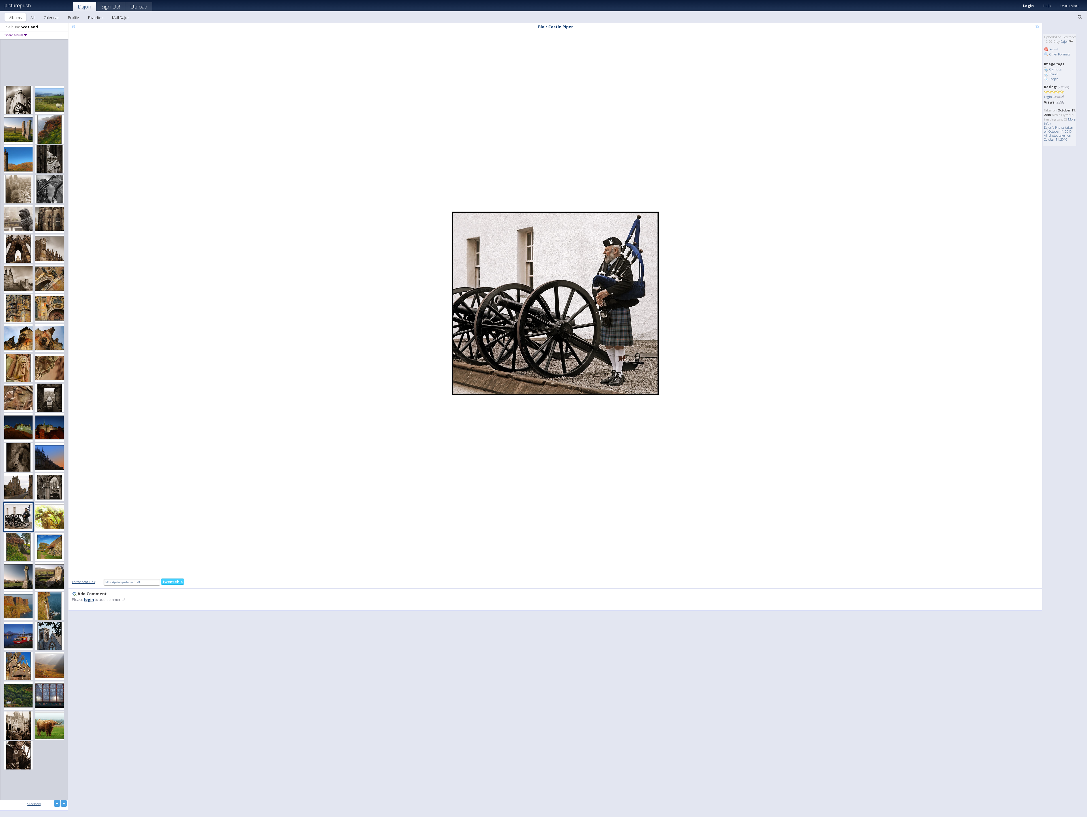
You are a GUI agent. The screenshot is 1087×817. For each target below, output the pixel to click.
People (1053, 79)
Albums (15, 17)
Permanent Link (83, 582)
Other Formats (1059, 54)
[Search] (1079, 17)
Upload (138, 6)
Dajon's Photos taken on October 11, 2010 (1058, 129)
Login (1028, 5)
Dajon (84, 6)
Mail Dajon (121, 17)
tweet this (172, 581)
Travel (1053, 74)
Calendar (51, 17)
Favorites (95, 17)
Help (1047, 5)
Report (1053, 49)
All (33, 17)
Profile (73, 17)
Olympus (1055, 69)
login (89, 599)
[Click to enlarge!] (555, 303)
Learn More (1070, 5)
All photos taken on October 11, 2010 (1057, 137)
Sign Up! (110, 6)
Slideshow (34, 804)
